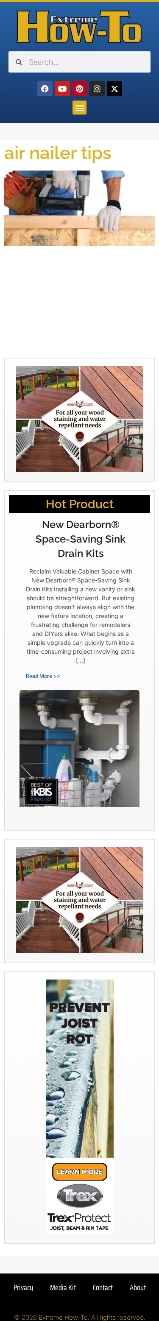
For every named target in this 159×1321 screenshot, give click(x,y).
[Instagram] (97, 88)
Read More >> (43, 676)
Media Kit (63, 1287)
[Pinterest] (79, 88)
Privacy (23, 1287)
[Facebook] (45, 88)
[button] (79, 108)
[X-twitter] (114, 88)
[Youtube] (62, 88)
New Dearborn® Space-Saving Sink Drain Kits (81, 538)
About (138, 1287)
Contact (103, 1287)
